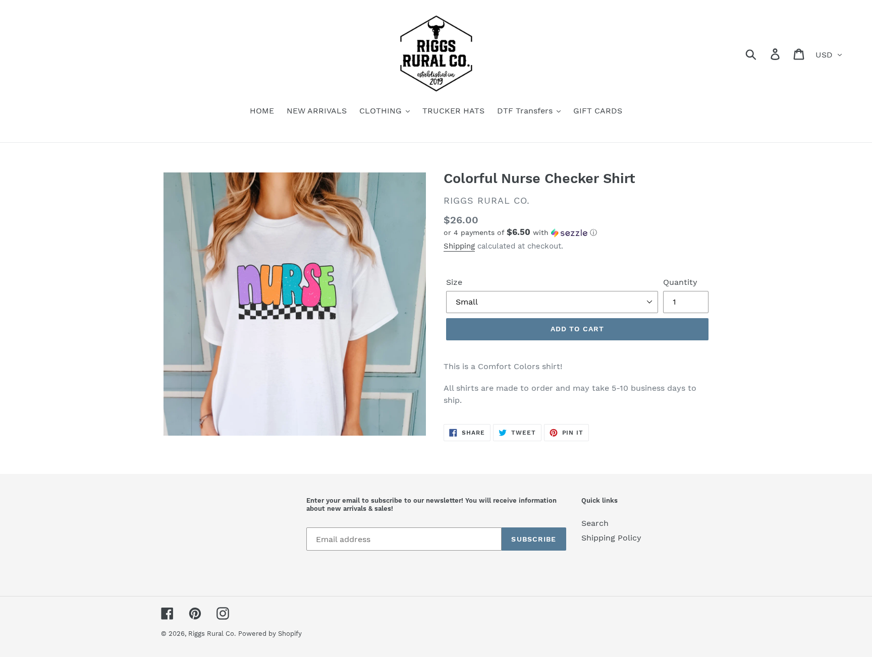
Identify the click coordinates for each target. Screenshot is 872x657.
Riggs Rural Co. (212, 633)
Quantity (680, 282)
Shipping (459, 246)
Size (454, 282)
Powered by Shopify (270, 633)
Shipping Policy (611, 538)
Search (595, 523)
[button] (577, 232)
